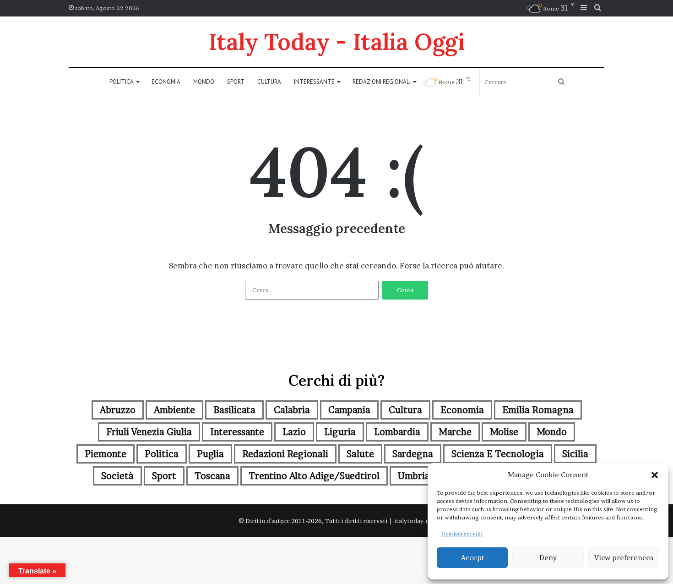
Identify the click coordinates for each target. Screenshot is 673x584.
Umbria (414, 475)
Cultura (269, 82)
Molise (504, 431)
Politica (121, 82)
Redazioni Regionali (382, 82)
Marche (455, 431)
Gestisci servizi (462, 533)
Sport (235, 82)
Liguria (340, 431)
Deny (548, 557)
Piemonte (105, 453)
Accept (472, 557)
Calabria (292, 409)
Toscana (212, 475)
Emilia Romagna (538, 409)
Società (117, 475)
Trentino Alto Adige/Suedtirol (314, 475)
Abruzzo (118, 409)
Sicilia (575, 453)
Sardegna (412, 453)
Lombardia (397, 431)
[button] (654, 475)
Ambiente (174, 409)
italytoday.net (414, 520)
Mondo (203, 82)
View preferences (623, 557)
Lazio (294, 431)
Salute (360, 453)
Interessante (314, 82)
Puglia (210, 453)
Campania (349, 409)
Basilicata (234, 409)
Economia (166, 82)
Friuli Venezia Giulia (149, 431)
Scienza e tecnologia (497, 453)
